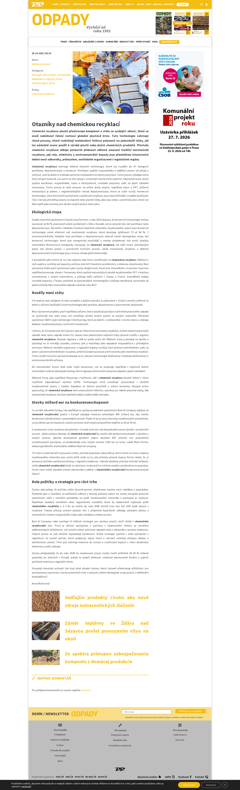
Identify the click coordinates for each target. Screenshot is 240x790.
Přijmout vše (189, 784)
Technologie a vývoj (43, 83)
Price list (180, 739)
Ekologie (37, 74)
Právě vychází (143, 41)
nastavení (26, 786)
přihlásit (86, 690)
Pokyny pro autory (120, 734)
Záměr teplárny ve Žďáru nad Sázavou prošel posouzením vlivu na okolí (107, 631)
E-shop (60, 745)
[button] (190, 711)
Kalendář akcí (169, 41)
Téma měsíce (74, 41)
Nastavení (211, 784)
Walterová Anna (41, 64)
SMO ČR (60, 776)
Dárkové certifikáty (60, 739)
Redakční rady (120, 740)
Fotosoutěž (60, 755)
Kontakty (169, 4)
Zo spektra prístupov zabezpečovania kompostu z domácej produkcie (107, 658)
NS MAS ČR (90, 776)
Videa (155, 41)
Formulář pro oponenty (120, 745)
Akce (60, 760)
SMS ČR (69, 776)
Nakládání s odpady (93, 41)
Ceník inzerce (180, 734)
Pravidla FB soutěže (60, 750)
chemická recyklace (43, 93)
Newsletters (127, 41)
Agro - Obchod (154, 4)
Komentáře (112, 41)
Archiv (140, 4)
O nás (55, 4)
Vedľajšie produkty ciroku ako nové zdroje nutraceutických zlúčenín (107, 601)
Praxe (64, 41)
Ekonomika (49, 74)
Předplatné (60, 734)
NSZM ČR (102, 776)
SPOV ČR (79, 776)
